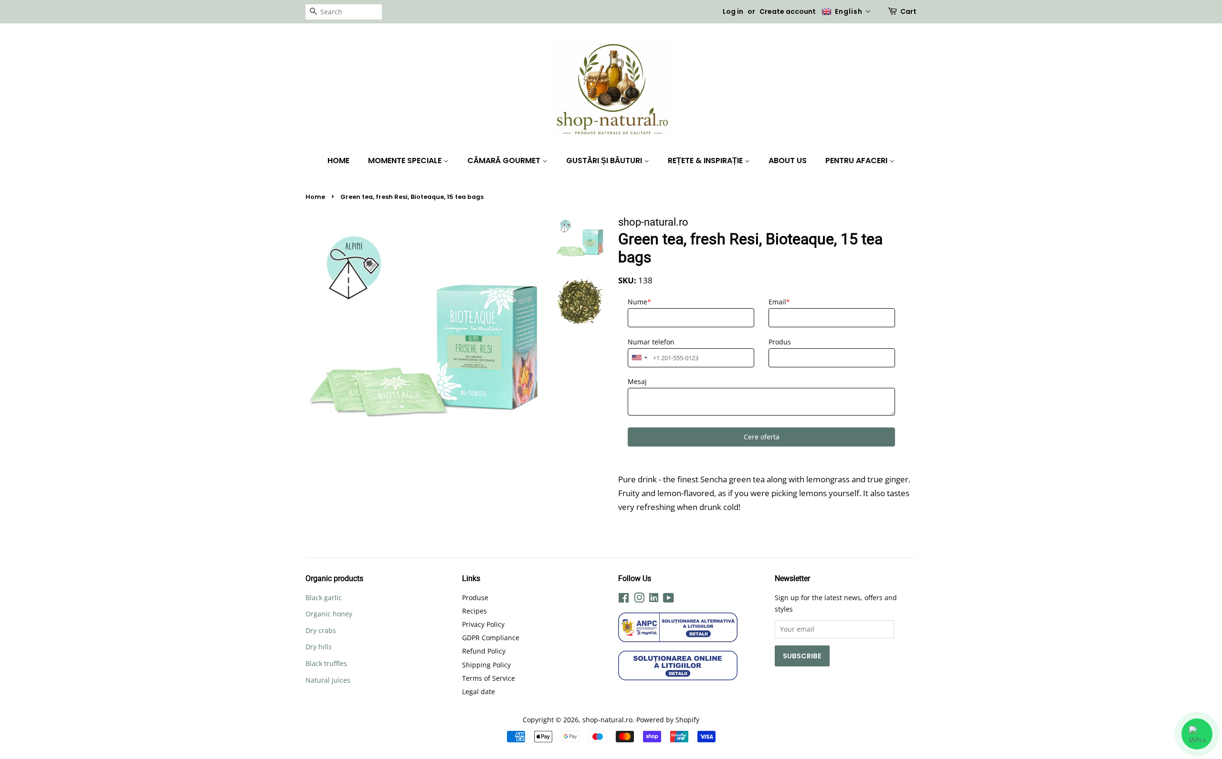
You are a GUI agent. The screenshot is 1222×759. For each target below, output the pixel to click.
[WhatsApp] (1196, 733)
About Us (788, 160)
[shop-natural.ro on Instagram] (639, 599)
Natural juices (328, 680)
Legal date (478, 691)
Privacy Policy (483, 624)
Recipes (474, 610)
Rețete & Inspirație (706, 160)
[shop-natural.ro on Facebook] (623, 599)
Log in (733, 11)
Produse (475, 597)
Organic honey (329, 613)
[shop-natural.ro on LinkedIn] (653, 598)
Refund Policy (484, 650)
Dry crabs (321, 630)
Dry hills (319, 646)
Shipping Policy (486, 664)
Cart (908, 11)
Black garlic (324, 597)
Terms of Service (488, 678)
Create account (787, 11)
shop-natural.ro (607, 719)
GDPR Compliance (490, 637)
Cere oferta (762, 436)
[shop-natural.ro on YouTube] (668, 599)
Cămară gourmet (504, 160)
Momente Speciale (405, 160)
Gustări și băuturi (605, 160)
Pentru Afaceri (857, 160)
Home (338, 160)
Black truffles (326, 663)
